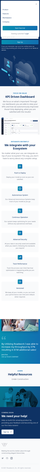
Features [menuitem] (6, 14)
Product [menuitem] (5, 10)
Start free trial (20, 28)
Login (27, 34)
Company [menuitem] (6, 22)
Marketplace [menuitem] (7, 18)
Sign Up (20, 42)
